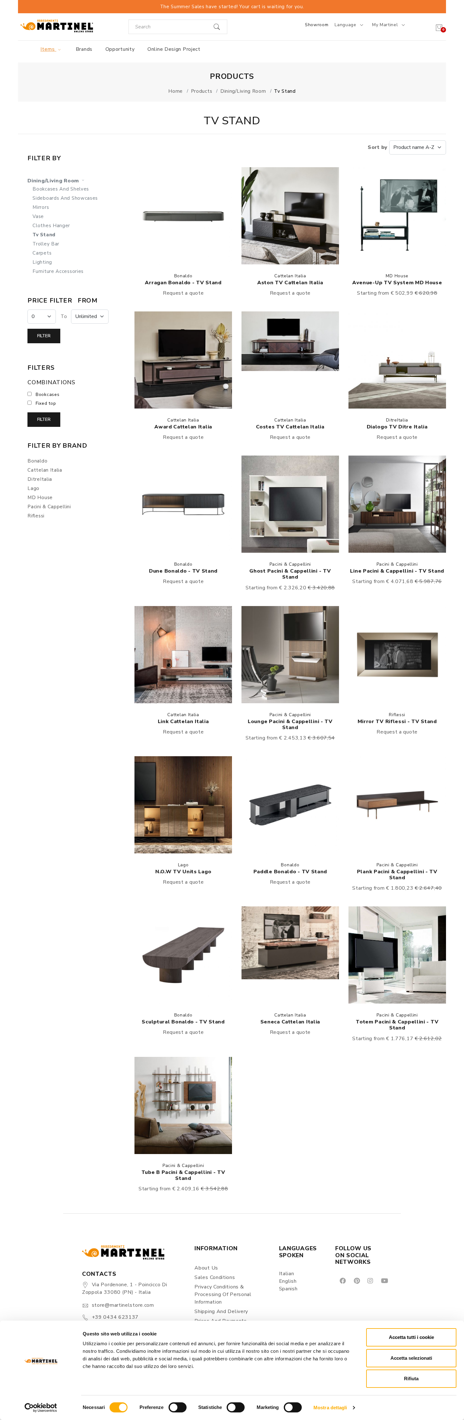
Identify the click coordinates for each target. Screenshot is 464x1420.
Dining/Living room (53, 180)
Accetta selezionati (411, 1358)
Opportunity (120, 49)
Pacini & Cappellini (290, 564)
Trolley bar (46, 244)
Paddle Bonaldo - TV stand (290, 871)
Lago (183, 865)
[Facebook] (342, 1280)
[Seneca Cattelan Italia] (290, 955)
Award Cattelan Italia (183, 426)
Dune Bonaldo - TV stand (183, 571)
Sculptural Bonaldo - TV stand (183, 1021)
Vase (38, 216)
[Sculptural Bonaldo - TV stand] (183, 955)
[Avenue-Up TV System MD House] (397, 215)
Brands (84, 49)
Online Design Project (173, 49)
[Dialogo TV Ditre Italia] (397, 360)
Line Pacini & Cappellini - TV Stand (397, 571)
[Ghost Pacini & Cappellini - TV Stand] (290, 504)
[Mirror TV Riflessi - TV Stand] (397, 654)
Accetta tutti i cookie (411, 1337)
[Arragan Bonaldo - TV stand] (183, 215)
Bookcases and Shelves (61, 189)
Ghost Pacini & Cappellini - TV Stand (290, 574)
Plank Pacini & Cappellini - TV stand (397, 874)
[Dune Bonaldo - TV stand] (183, 504)
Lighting (42, 262)
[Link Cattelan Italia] (183, 654)
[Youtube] (384, 1280)
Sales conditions (214, 1277)
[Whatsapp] (399, 1280)
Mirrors (41, 207)
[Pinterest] (356, 1280)
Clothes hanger (51, 225)
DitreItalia (397, 420)
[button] (183, 215)
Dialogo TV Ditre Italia (397, 426)
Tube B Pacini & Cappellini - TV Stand (183, 1175)
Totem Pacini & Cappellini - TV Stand (397, 1024)
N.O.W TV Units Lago (183, 871)
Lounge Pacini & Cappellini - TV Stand (290, 724)
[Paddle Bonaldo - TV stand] (290, 804)
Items (48, 49)
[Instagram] (370, 1280)
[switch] (178, 1407)
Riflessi (397, 715)
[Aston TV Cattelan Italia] (290, 215)
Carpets (42, 253)
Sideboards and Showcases (65, 198)
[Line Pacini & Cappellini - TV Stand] (397, 504)
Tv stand (44, 235)
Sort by (378, 147)
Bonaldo (183, 276)
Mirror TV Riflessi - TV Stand (397, 721)
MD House (397, 276)
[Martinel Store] (57, 26)
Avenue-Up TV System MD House (397, 282)
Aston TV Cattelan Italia (290, 282)
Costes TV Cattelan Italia (290, 426)
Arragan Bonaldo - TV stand (183, 282)
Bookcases (47, 395)
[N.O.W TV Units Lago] (183, 804)
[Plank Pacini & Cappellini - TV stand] (397, 804)
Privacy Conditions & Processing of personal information (222, 1294)
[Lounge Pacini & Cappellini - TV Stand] (290, 654)
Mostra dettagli (330, 1407)
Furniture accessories (58, 271)
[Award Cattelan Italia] (183, 360)
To (64, 316)
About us (206, 1267)
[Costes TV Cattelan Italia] (290, 360)
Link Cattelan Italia (183, 721)
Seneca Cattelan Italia (290, 1021)
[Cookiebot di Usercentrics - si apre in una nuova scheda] (40, 1407)
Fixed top (46, 403)
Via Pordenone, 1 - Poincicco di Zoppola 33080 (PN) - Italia (124, 1288)
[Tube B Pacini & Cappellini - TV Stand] (183, 1105)
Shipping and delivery (221, 1311)
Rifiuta (411, 1378)
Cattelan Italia (290, 276)
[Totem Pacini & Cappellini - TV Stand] (397, 955)
